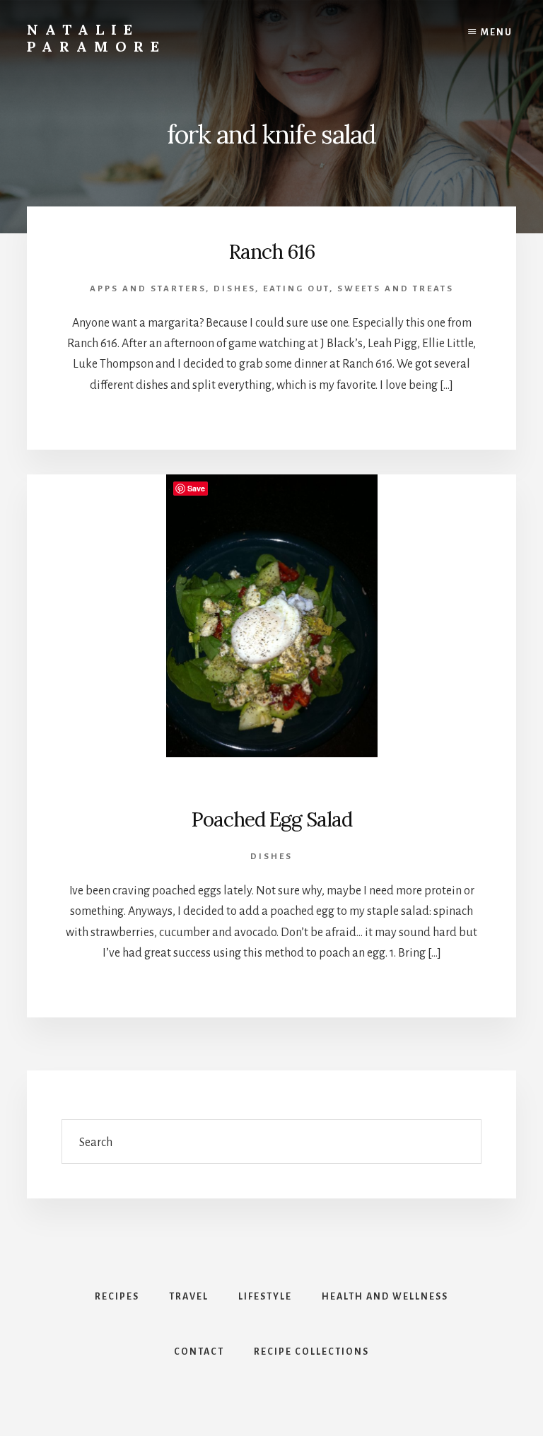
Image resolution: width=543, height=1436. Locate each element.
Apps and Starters (148, 288)
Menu (497, 32)
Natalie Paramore (96, 38)
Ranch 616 (271, 251)
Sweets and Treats (395, 288)
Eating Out (296, 288)
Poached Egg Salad (271, 819)
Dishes (234, 288)
